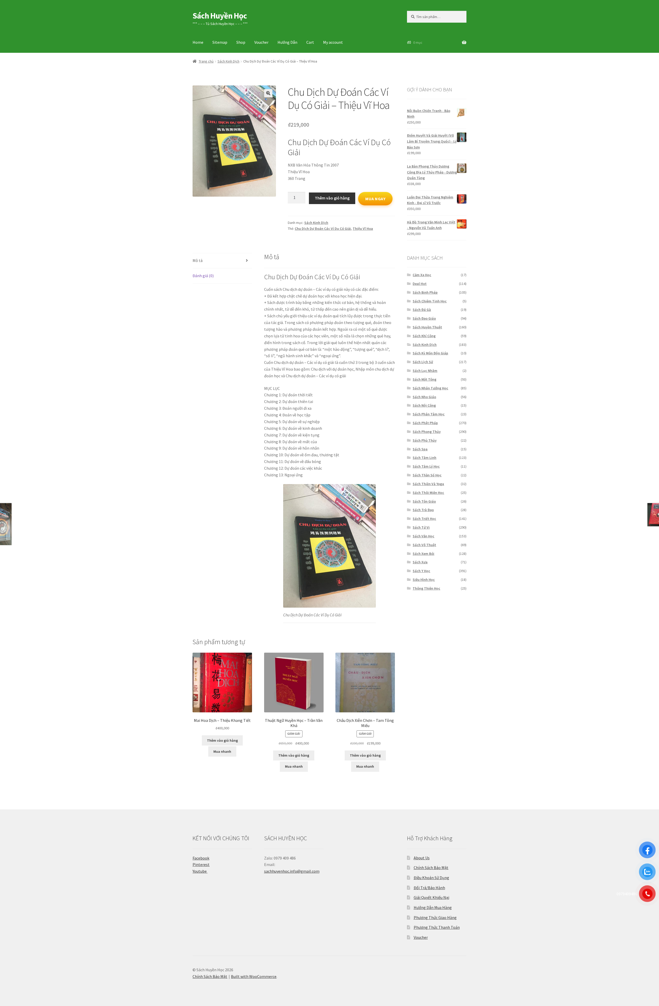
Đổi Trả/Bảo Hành (429, 887)
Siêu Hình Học (424, 579)
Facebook (201, 858)
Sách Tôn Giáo (424, 501)
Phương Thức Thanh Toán (437, 927)
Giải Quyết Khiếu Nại (431, 897)
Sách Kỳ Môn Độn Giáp (430, 353)
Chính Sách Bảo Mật (431, 867)
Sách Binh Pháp (425, 292)
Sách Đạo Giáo (424, 318)
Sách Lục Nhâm (425, 370)
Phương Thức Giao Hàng (435, 917)
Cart (310, 42)
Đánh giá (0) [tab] (203, 275)
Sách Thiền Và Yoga (428, 484)
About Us (422, 857)
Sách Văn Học (423, 536)
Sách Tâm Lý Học (426, 466)
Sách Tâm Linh (424, 457)
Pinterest (201, 864)
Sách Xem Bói (423, 553)
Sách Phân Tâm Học (429, 414)
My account (333, 42)
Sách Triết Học (424, 518)
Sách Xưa (420, 562)
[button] (268, 93)
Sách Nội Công (424, 405)
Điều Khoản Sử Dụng (431, 877)
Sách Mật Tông (424, 379)
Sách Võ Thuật (424, 545)
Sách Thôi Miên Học (428, 492)
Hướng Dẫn (287, 42)
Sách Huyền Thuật (427, 327)
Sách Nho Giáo (424, 397)
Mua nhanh (222, 751)
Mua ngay (375, 198)
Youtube (200, 871)
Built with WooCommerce (253, 976)
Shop (240, 42)
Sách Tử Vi (421, 527)
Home (198, 42)
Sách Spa (420, 449)
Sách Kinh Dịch (228, 61)
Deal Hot (420, 283)
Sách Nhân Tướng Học (430, 388)
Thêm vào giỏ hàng (332, 197)
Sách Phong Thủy (427, 431)
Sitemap (219, 42)
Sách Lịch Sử (423, 362)
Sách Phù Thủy (425, 440)
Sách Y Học (421, 570)
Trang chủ (206, 61)
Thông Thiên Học (426, 588)
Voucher (261, 42)
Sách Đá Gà (422, 309)
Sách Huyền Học (220, 16)
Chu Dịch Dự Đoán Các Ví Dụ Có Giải (323, 228)
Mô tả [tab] (198, 260)
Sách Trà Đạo (423, 510)
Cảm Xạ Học (422, 275)
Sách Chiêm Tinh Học (430, 301)
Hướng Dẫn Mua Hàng (433, 907)
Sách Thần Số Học (427, 475)
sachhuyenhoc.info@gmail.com (291, 871)
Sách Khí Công (424, 336)
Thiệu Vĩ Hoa (363, 228)
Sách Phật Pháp (425, 423)
